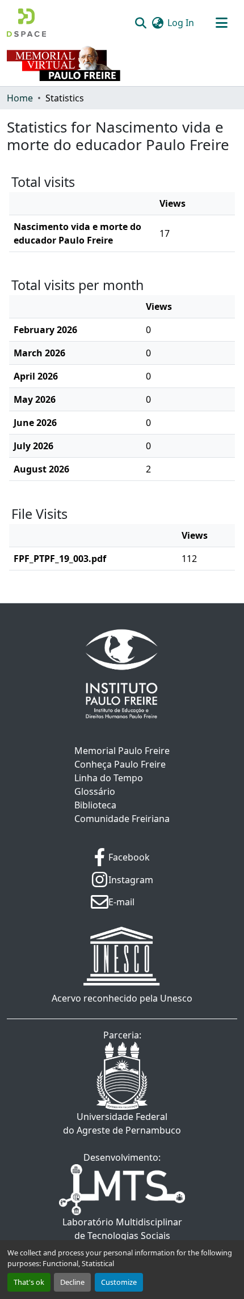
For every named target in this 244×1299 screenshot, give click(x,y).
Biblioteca (95, 805)
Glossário (94, 791)
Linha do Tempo (108, 778)
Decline (72, 1282)
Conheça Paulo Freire (120, 764)
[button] (26, 22)
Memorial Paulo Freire (122, 750)
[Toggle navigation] (221, 22)
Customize (119, 1282)
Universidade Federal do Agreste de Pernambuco (122, 1123)
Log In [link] (180, 22)
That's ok (29, 1282)
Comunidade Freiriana (122, 818)
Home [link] (20, 98)
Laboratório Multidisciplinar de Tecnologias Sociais (122, 1229)
